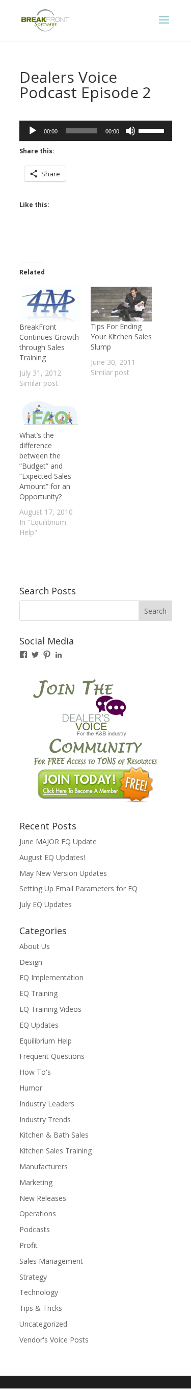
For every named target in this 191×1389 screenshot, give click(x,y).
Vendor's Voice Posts (54, 1340)
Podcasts (34, 1229)
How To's (35, 1072)
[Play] (33, 131)
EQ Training (38, 993)
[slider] (153, 130)
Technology (38, 1292)
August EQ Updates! (52, 857)
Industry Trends (45, 1119)
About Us (34, 946)
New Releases (42, 1198)
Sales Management (51, 1261)
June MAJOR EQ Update (58, 841)
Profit (28, 1245)
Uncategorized (43, 1324)
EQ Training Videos (50, 1009)
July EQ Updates (45, 904)
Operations (37, 1213)
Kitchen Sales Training (55, 1150)
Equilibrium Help (45, 1041)
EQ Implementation (51, 977)
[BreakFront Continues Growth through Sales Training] (49, 304)
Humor (30, 1088)
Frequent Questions (52, 1056)
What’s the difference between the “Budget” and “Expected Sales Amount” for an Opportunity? (45, 465)
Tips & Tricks (40, 1308)
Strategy (33, 1277)
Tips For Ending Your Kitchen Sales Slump (121, 336)
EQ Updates (39, 1025)
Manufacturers (43, 1166)
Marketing (35, 1182)
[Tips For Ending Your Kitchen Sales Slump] (121, 304)
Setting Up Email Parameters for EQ (78, 888)
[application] (95, 131)
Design (30, 962)
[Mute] (130, 131)
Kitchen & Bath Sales (54, 1135)
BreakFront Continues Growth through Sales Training (49, 342)
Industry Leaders (46, 1103)
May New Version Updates (63, 873)
